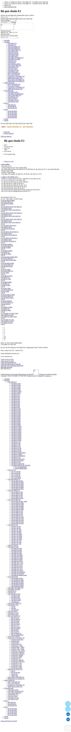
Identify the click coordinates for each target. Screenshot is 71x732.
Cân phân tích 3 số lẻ (17, 566)
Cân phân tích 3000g (17, 561)
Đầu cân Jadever (15, 628)
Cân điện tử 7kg (15, 404)
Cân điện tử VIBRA (16, 454)
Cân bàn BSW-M (5, 304)
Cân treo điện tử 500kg (17, 509)
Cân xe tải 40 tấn (15, 473)
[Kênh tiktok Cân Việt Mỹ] (25, 374)
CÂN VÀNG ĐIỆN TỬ (14, 65)
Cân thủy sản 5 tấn (16, 544)
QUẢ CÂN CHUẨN (14, 75)
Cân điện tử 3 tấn (16, 445)
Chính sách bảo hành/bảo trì (8, 362)
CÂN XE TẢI (12, 45)
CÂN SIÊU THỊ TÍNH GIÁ (15, 57)
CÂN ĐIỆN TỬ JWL (7, 323)
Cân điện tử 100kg (6, 310)
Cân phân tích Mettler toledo (19, 575)
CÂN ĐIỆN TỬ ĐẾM (14, 59)
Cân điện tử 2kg (15, 396)
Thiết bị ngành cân (9, 83)
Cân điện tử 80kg (16, 423)
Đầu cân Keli (14, 630)
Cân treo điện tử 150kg (17, 504)
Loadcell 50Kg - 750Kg (17, 647)
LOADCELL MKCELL (18, 661)
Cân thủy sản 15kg (16, 529)
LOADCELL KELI (16, 668)
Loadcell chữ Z (15, 641)
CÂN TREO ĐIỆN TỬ (14, 50)
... (4, 335)
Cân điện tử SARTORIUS (18, 452)
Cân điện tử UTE (16, 462)
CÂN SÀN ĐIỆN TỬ (14, 48)
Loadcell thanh (15, 642)
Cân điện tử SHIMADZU (18, 456)
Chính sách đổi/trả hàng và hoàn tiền (11, 364)
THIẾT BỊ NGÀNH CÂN (15, 78)
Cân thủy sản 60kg (16, 533)
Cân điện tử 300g (16, 387)
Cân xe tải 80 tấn (15, 476)
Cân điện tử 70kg (16, 421)
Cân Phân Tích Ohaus (17, 570)
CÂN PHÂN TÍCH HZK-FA (9, 235)
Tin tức (6, 119)
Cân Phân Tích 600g (16, 555)
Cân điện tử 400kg (16, 437)
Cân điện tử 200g (16, 385)
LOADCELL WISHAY (17, 652)
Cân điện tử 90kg (16, 424)
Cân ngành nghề (8, 90)
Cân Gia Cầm (15, 609)
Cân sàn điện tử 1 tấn (17, 492)
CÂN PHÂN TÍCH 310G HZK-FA (11, 222)
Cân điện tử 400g (16, 388)
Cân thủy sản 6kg (16, 528)
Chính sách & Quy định (7, 361)
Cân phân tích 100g (16, 548)
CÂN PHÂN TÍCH (13, 54)
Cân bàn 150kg (5, 291)
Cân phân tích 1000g (17, 556)
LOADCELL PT (16, 658)
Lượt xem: (7, 148)
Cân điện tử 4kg (15, 399)
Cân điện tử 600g (16, 393)
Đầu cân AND (15, 631)
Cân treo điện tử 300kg (17, 507)
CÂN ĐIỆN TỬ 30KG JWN (9, 316)
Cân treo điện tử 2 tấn (17, 512)
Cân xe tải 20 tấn (15, 471)
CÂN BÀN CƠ (12, 61)
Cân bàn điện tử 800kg (7, 203)
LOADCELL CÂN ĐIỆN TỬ (16, 76)
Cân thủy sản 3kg (16, 526)
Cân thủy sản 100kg (16, 534)
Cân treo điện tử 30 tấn (17, 522)
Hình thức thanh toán (6, 367)
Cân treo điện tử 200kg (17, 506)
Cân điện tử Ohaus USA (18, 459)
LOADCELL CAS (16, 663)
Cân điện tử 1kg (15, 394)
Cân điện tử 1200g (16, 391)
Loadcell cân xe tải (16, 644)
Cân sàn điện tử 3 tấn (17, 495)
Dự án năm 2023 (12, 112)
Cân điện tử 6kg (15, 402)
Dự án (6, 109)
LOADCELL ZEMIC (17, 655)
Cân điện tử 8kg (15, 405)
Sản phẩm (7, 42)
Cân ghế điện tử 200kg (17, 583)
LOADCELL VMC (16, 666)
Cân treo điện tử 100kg (17, 503)
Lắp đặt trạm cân (12, 108)
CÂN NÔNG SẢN (13, 72)
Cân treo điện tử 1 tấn (17, 511)
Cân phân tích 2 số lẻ (17, 564)
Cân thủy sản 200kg (16, 536)
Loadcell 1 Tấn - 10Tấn (17, 649)
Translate (13, 22)
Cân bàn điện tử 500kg (17, 489)
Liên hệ (6, 120)
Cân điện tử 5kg (15, 401)
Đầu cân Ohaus (15, 620)
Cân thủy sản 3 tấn (16, 542)
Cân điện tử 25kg (16, 413)
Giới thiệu (7, 40)
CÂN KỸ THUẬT (13, 53)
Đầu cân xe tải (15, 617)
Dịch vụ (6, 103)
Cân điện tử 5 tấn (16, 446)
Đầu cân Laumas (15, 627)
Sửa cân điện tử (12, 106)
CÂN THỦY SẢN (13, 51)
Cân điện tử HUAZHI (17, 460)
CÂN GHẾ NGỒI (13, 56)
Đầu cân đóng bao (16, 633)
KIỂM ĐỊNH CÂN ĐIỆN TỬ (16, 81)
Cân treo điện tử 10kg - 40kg (19, 501)
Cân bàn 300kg (5, 272)
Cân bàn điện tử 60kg (17, 481)
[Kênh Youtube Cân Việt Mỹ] (9, 374)
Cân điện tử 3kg (15, 398)
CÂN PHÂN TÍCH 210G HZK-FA (11, 216)
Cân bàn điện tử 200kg (17, 485)
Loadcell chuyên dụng (17, 639)
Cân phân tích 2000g (17, 559)
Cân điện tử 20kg (16, 412)
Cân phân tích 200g (16, 550)
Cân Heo (13, 608)
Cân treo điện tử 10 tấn (17, 517)
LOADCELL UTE (16, 664)
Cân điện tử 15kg (16, 410)
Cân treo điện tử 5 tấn (17, 515)
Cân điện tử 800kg (6, 247)
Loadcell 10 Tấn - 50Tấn (18, 650)
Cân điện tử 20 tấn (16, 449)
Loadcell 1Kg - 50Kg (17, 646)
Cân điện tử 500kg (6, 254)
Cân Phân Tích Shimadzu (18, 572)
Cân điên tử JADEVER (17, 463)
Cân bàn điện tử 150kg (7, 298)
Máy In (13, 671)
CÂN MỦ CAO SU (13, 70)
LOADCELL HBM (16, 657)
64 (5, 337)
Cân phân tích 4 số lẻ (17, 567)
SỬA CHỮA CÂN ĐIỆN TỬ (16, 79)
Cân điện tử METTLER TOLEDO (20, 465)
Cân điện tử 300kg (16, 434)
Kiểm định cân (12, 105)
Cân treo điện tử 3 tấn (17, 514)
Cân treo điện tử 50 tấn (17, 523)
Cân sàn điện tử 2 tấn (17, 493)
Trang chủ (4, 721)
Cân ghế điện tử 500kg (17, 586)
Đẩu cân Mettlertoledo (21, 467)
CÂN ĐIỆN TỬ (12, 43)
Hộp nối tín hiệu (15, 672)
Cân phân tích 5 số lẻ (17, 569)
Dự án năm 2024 (12, 114)
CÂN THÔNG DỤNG (14, 64)
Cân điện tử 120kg (16, 427)
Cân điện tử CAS (16, 457)
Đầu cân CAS (15, 625)
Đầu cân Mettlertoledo (17, 635)
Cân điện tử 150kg (6, 279)
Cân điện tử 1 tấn (16, 441)
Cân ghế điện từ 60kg (17, 578)
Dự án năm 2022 (12, 111)
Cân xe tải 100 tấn (16, 478)
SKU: (5, 145)
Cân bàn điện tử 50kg (7, 266)
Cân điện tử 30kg (16, 415)
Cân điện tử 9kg (15, 407)
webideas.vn (48, 376)
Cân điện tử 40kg (16, 416)
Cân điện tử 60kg (5, 285)
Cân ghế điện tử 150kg (17, 581)
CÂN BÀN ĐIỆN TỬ (14, 46)
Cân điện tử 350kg (16, 435)
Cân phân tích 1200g (17, 558)
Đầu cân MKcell (15, 619)
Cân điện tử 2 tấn (16, 443)
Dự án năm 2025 (12, 116)
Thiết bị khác (14, 675)
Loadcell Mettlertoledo (21, 468)
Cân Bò (13, 606)
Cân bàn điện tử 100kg (17, 482)
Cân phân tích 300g (16, 551)
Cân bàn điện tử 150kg (17, 484)
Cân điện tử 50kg (16, 418)
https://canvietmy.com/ (10, 7)
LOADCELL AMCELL (18, 653)
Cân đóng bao (15, 602)
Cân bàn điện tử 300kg (17, 487)
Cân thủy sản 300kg (16, 537)
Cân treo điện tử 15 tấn (17, 518)
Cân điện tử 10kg (16, 409)
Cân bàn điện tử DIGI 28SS (8, 260)
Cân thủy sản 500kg (16, 539)
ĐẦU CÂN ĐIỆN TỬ (14, 73)
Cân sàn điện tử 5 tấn (17, 496)
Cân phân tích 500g (16, 553)
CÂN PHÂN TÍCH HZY (8, 228)
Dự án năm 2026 (12, 117)
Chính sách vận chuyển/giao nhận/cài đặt (12, 365)
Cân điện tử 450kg (16, 438)
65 (5, 338)
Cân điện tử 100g (16, 383)
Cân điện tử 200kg (16, 431)
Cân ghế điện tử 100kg (17, 580)
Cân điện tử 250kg (16, 432)
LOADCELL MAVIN (17, 660)
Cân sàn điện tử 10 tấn (17, 498)
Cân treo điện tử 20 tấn (17, 520)
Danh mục (10, 721)
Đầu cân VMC (15, 622)
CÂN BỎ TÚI (12, 62)
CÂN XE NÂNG (12, 68)
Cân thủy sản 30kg (16, 531)
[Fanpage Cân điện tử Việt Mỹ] (48, 374)
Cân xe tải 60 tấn (15, 474)
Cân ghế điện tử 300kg (17, 584)
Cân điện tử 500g (16, 390)
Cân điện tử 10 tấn (16, 448)
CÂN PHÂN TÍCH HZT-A (8, 241)
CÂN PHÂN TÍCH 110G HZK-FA (10, 210)
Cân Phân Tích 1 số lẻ (17, 562)
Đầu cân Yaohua (15, 624)
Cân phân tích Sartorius (17, 573)
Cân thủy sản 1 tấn (16, 540)
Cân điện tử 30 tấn (16, 451)
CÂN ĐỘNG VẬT (13, 67)
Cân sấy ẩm (14, 674)
